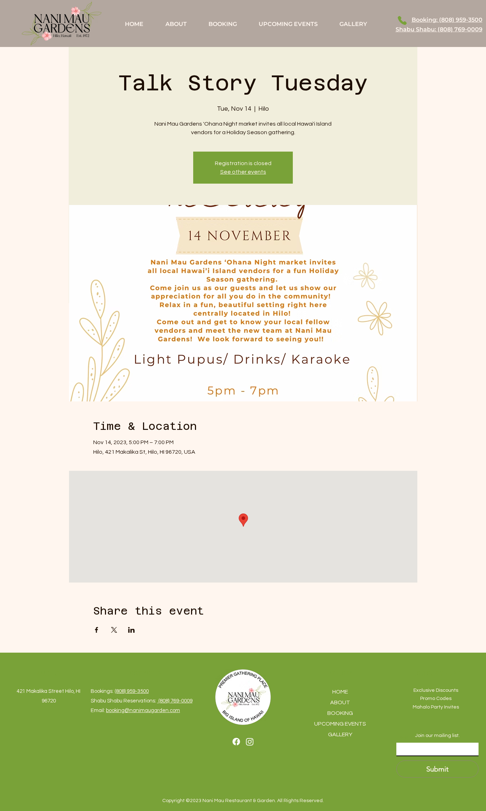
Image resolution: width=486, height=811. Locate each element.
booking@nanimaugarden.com (143, 710)
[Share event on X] (114, 630)
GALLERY (340, 734)
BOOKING (340, 713)
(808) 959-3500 (132, 691)
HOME (340, 692)
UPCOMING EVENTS (340, 724)
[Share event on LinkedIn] (131, 630)
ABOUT (340, 702)
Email (404, 737)
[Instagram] (250, 742)
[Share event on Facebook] (96, 630)
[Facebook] (236, 742)
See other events (243, 172)
